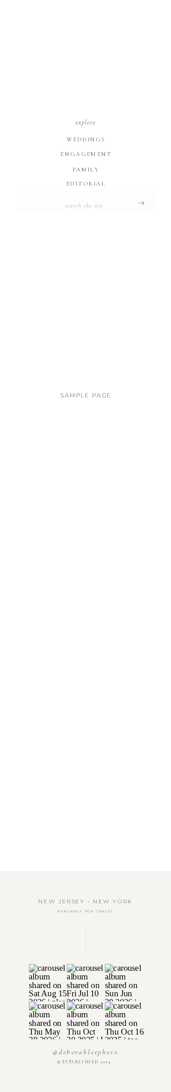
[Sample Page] (85, 308)
